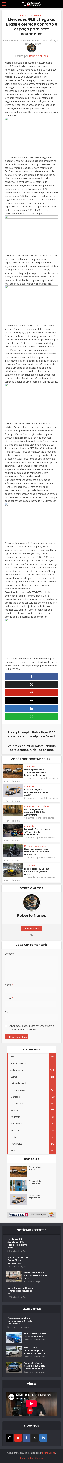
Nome (9, 984)
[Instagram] (9, 1438)
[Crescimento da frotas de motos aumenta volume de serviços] (19, 1185)
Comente (10, 953)
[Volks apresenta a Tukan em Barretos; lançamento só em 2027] (19, 1171)
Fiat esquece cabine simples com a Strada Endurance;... (19, 1321)
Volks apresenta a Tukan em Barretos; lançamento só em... (35, 772)
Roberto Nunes (31, 40)
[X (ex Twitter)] (35, 1438)
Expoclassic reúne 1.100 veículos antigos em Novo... (37, 871)
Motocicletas (43, 806)
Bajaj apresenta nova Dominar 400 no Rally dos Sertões (36, 851)
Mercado (38, 15)
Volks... (32, 1169)
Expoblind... (35, 1197)
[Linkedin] (43, 1438)
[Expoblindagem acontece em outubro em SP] (19, 1199)
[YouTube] (18, 1438)
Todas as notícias (31, 928)
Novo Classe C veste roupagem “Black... (35, 1335)
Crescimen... (35, 1183)
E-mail (9, 998)
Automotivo (26, 15)
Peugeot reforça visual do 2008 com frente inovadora (35, 1366)
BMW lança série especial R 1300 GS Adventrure (34, 812)
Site (7, 1012)
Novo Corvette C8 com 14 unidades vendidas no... (20, 1291)
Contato (39, 1457)
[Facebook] (26, 1438)
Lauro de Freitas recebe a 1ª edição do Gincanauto (37, 832)
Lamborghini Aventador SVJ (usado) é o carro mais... (17, 1243)
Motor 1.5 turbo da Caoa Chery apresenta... (17, 1260)
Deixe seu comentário (18, 1327)
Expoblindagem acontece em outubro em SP (36, 792)
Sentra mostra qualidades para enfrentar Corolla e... (35, 1350)
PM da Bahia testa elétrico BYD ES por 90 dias (36, 1275)
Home (23, 1457)
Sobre (31, 1457)
